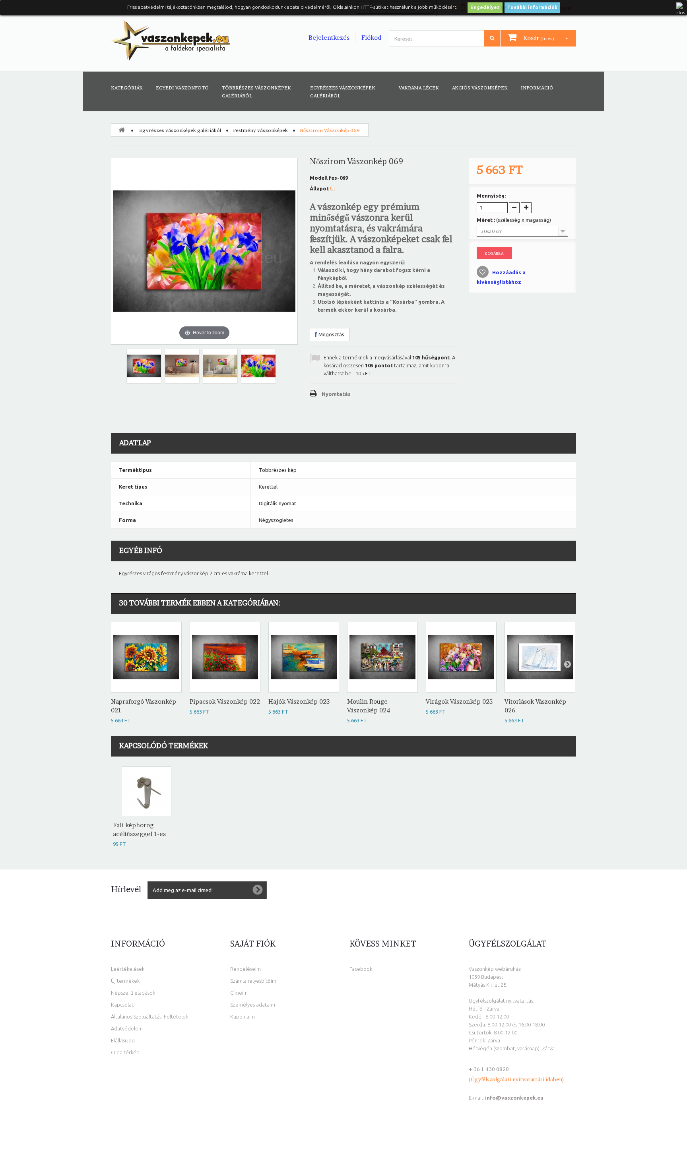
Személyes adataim (252, 1004)
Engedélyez (485, 7)
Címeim (239, 992)
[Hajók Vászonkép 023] (303, 657)
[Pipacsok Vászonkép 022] (225, 657)
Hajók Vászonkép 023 (299, 701)
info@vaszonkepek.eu (514, 1097)
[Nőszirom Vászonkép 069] (143, 366)
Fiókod (371, 37)
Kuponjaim (242, 1016)
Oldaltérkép (125, 1052)
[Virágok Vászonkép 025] (461, 657)
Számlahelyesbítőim (253, 981)
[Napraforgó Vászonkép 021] (146, 657)
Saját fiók (253, 944)
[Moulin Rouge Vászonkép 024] (382, 657)
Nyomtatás (336, 394)
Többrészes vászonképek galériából (256, 92)
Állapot (319, 188)
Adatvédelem (127, 1028)
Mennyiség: (491, 195)
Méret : (514, 220)
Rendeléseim (245, 969)
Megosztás (330, 334)
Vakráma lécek (419, 88)
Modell (319, 177)
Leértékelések (127, 969)
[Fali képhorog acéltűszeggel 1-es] (146, 791)
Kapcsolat (122, 1004)
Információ (537, 88)
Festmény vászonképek (260, 130)
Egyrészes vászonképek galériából (342, 92)
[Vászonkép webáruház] (170, 40)
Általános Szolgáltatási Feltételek (149, 1016)
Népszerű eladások (133, 992)
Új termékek (125, 981)
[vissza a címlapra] (122, 130)
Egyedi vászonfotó (182, 88)
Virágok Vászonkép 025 (459, 701)
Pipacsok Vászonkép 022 (225, 701)
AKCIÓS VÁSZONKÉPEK (480, 88)
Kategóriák (127, 88)
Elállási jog (123, 1040)
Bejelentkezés (329, 37)
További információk (532, 7)
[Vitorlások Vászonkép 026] (540, 657)
